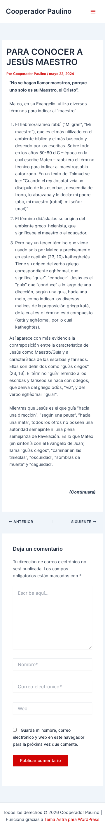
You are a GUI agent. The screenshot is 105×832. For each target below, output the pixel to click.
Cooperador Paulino (38, 11)
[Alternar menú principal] (93, 12)
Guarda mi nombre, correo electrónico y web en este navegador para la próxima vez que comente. (48, 737)
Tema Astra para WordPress (71, 819)
